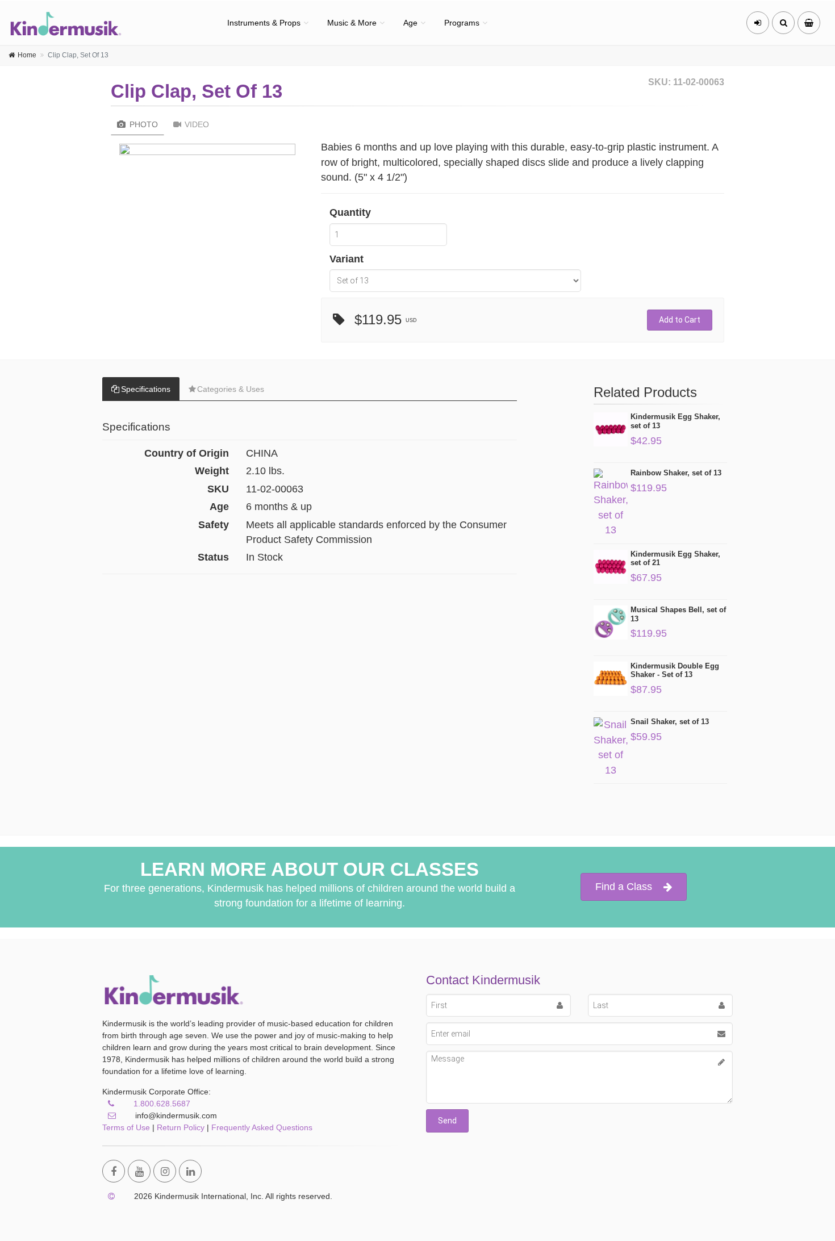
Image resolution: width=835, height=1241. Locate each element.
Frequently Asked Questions (261, 1127)
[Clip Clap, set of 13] (207, 152)
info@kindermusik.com (175, 1115)
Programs (461, 22)
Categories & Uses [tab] (230, 389)
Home (27, 55)
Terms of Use (126, 1127)
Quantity (350, 212)
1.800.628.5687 (161, 1103)
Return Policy (180, 1127)
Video (195, 124)
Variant (346, 259)
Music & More (352, 22)
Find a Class (623, 886)
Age (410, 22)
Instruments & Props (263, 22)
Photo (142, 124)
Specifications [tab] (145, 389)
